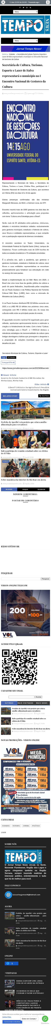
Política (36, 826)
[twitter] (23, 7)
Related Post (10, 396)
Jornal (26, 826)
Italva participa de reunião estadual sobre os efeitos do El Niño (24, 452)
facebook (41, 489)
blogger (9, 489)
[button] (12, 1022)
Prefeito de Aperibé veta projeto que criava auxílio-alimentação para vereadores (24, 423)
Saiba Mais (6, 1017)
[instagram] (27, 7)
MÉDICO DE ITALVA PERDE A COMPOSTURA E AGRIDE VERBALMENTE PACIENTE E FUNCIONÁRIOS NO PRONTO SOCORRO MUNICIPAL (23, 1005)
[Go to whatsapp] (45, 1019)
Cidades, (40, 93)
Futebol (16, 826)
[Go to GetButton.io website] (45, 1023)
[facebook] (20, 7)
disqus (25, 489)
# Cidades (11, 357)
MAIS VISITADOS (25, 703)
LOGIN (3, 832)
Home (4, 54)
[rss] (30, 7)
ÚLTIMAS (9, 703)
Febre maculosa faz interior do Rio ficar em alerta (23, 479)
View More (45, 396)
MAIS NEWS (42, 703)
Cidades (12, 54)
